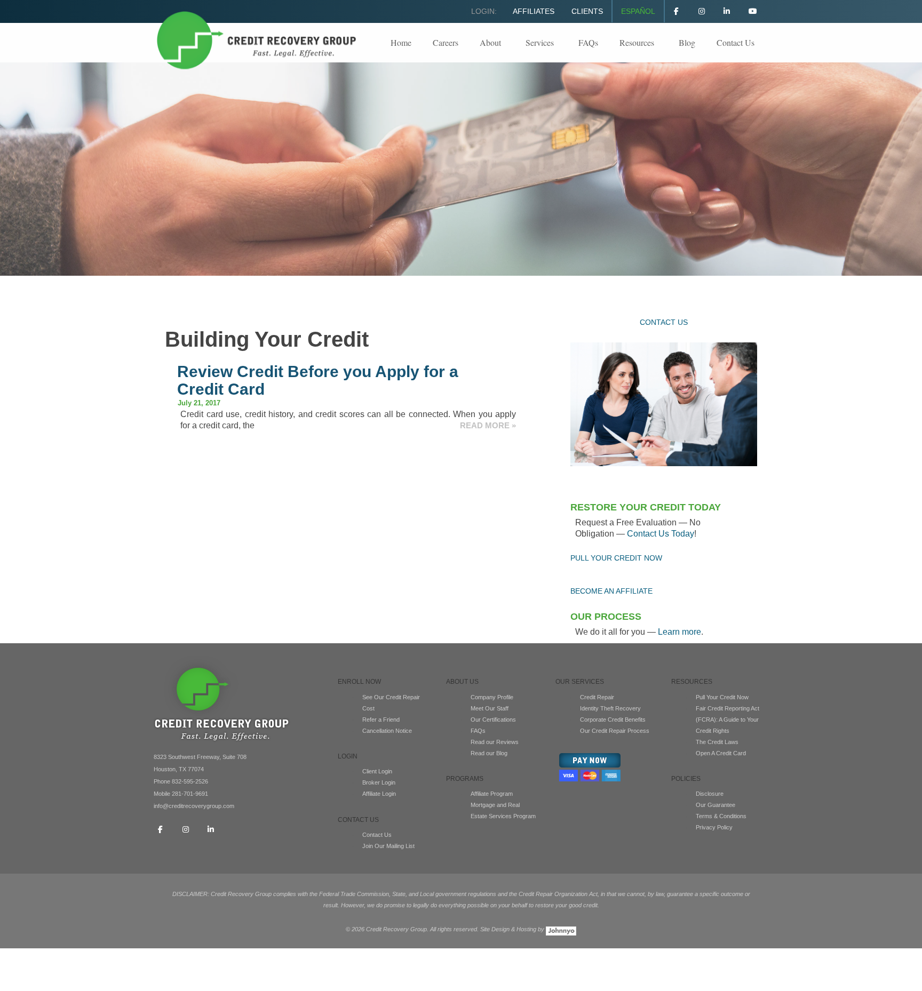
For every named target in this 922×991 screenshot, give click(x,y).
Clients (587, 11)
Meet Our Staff (489, 708)
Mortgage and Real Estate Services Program (503, 810)
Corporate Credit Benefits (613, 719)
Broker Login (378, 782)
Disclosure (710, 793)
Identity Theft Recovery (610, 708)
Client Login (377, 771)
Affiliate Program (492, 793)
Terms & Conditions (721, 816)
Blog (687, 42)
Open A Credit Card (721, 753)
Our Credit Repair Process (614, 731)
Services (540, 42)
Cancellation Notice (387, 731)
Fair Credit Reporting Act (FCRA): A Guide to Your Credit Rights (727, 719)
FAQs (588, 42)
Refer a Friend (381, 719)
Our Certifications (493, 719)
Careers (445, 42)
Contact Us (735, 42)
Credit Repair (597, 697)
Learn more (679, 631)
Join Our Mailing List (388, 846)
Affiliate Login (379, 793)
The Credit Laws (717, 742)
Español (638, 11)
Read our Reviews (495, 742)
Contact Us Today (660, 533)
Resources (636, 42)
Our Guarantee (715, 805)
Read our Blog (489, 753)
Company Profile (492, 697)
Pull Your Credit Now (722, 697)
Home (401, 42)
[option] (461, 169)
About (490, 42)
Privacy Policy (714, 827)
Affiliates (533, 11)
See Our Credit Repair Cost (391, 703)
